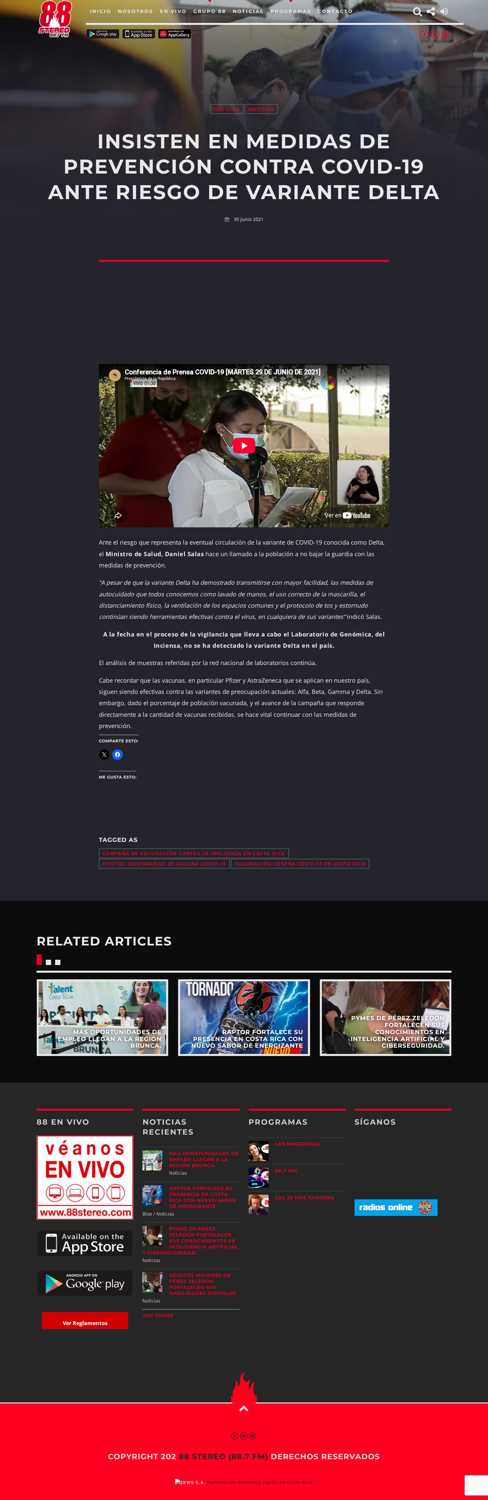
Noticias (227, 109)
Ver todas (157, 1315)
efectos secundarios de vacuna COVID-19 (164, 864)
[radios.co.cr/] (396, 1214)
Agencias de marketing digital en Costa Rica (260, 1482)
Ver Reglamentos (85, 1323)
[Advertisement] (244, 63)
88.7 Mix (286, 1171)
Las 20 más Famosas (304, 1198)
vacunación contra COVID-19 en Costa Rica (300, 864)
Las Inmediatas (297, 1144)
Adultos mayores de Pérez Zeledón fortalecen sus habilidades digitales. (203, 1284)
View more (102, 1017)
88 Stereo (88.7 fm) (223, 1456)
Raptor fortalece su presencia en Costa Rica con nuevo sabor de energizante (202, 1197)
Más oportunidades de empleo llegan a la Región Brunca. (203, 1159)
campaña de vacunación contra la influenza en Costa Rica (194, 853)
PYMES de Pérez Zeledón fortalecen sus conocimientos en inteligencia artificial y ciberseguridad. (190, 1241)
